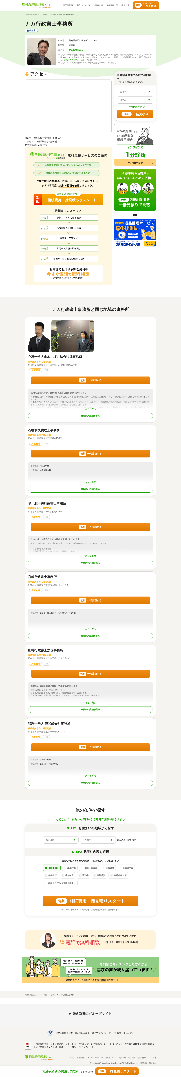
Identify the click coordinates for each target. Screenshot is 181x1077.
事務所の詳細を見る (90, 416)
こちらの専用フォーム (73, 60)
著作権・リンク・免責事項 (115, 1058)
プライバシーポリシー (94, 1058)
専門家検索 (68, 5)
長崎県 (45, 15)
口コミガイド (153, 1058)
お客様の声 (98, 5)
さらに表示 (90, 409)
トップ (72, 1058)
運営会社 (131, 1058)
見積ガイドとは (83, 5)
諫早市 (53, 15)
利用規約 (80, 1058)
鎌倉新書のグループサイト (92, 1013)
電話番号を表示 (76, 50)
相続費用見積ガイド (32, 15)
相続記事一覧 (112, 5)
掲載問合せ (126, 5)
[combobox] (135, 91)
